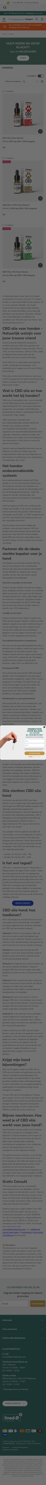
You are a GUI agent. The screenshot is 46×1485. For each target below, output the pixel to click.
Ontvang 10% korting (34, 753)
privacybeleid (40, 749)
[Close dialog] (44, 727)
